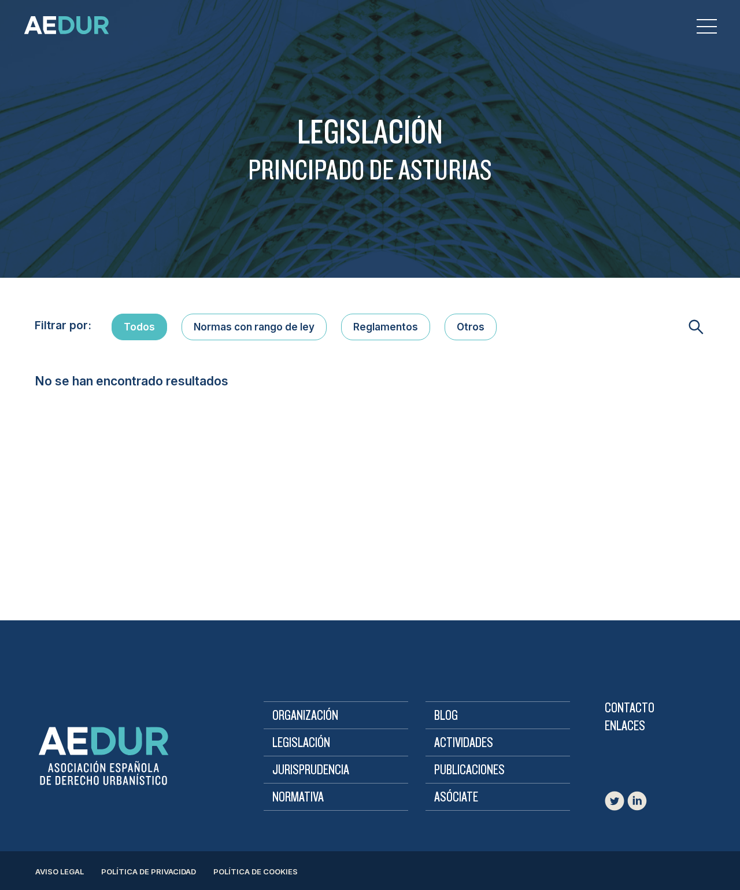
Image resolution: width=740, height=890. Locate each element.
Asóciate (456, 797)
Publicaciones (469, 770)
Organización (305, 715)
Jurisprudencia (310, 770)
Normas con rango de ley (254, 327)
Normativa (298, 797)
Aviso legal (59, 871)
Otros (470, 327)
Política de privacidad (148, 871)
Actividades (463, 743)
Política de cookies (255, 871)
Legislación (301, 743)
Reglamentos (385, 327)
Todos (139, 327)
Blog (446, 715)
